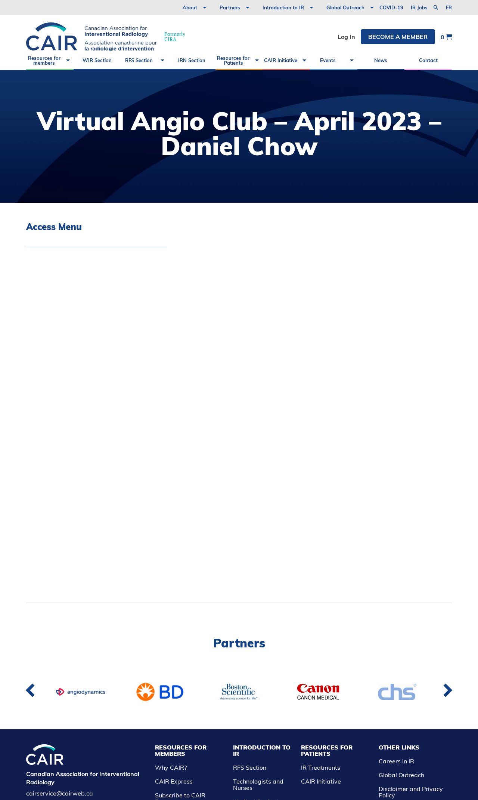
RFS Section (139, 60)
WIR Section (97, 60)
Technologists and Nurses (258, 784)
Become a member (398, 36)
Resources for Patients (233, 60)
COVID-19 (391, 7)
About (190, 7)
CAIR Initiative (280, 60)
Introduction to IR (283, 7)
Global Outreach (345, 7)
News (380, 60)
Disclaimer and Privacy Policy (411, 792)
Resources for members (44, 60)
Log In (346, 37)
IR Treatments (320, 767)
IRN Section (191, 60)
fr (449, 7)
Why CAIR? (171, 767)
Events (328, 60)
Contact (428, 60)
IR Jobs (419, 7)
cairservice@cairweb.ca (59, 793)
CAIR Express (174, 781)
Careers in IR (396, 761)
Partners (230, 7)
